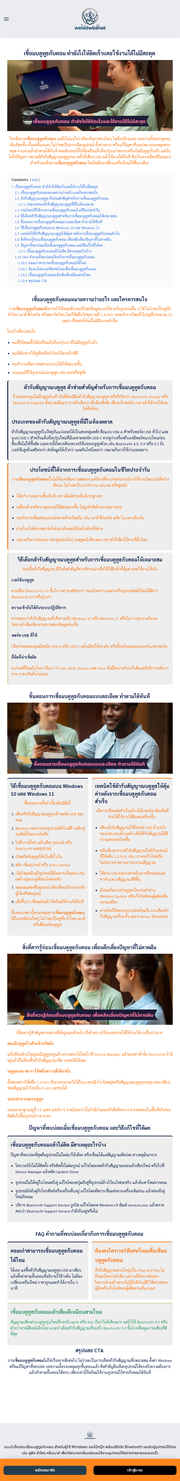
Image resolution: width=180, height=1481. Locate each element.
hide (35, 180)
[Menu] (6, 19)
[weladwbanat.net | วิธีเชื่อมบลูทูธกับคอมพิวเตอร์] (90, 19)
